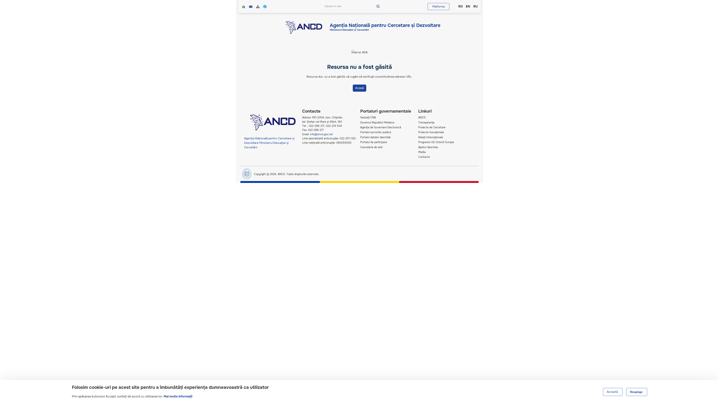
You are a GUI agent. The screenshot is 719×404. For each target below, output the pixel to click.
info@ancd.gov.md (321, 134)
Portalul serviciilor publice (375, 132)
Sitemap (258, 6)
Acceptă (612, 392)
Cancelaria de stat (371, 147)
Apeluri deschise (428, 147)
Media (422, 152)
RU (475, 6)
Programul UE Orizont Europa (436, 142)
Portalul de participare (373, 142)
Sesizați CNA (368, 117)
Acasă (244, 6)
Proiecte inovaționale (431, 132)
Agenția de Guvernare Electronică (380, 127)
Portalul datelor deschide (375, 137)
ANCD (422, 117)
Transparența (426, 122)
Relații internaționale (430, 137)
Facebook (265, 6)
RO (460, 6)
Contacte (251, 6)
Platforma (438, 6)
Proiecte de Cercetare (431, 127)
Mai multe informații (178, 396)
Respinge (636, 392)
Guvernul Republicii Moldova (377, 122)
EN (468, 6)
